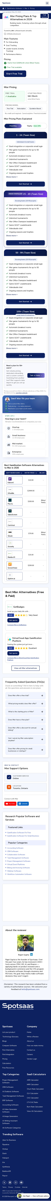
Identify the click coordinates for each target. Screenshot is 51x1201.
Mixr (26, 8)
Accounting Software (15, 848)
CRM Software (12, 851)
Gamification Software (14, 8)
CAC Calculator (33, 1098)
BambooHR (6, 1171)
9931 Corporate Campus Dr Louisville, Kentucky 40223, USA (12, 1192)
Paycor (4, 1176)
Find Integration (8, 1054)
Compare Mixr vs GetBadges (16, 625)
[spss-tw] (4, 1182)
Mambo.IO (11, 557)
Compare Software (9, 1045)
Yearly (34, 125)
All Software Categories (11, 1128)
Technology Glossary (10, 1037)
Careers (30, 1054)
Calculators (6, 1063)
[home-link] (3, 8)
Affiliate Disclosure (14, 34)
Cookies (17, 1187)
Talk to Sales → (36, 375)
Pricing (4, 1059)
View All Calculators (35, 1111)
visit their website (21, 393)
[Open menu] (47, 3)
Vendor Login (32, 1059)
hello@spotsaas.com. (30, 989)
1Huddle (11, 493)
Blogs (4, 1041)
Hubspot (5, 1158)
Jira (3, 1162)
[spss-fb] (21, 1182)
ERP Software (7, 1100)
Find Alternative (8, 1050)
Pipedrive (5, 1144)
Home (29, 1032)
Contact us (31, 1050)
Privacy (10, 1187)
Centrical (11, 525)
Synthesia (6, 1167)
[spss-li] (10, 1182)
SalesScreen (12, 515)
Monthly (13, 126)
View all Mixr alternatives (25, 668)
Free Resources (8, 1068)
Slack (4, 1153)
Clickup (5, 1149)
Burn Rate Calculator (35, 1107)
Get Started (24, 184)
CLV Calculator (32, 1093)
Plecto (10, 504)
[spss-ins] (16, 1182)
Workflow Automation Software (19, 874)
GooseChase (12, 568)
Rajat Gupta (23, 955)
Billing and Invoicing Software (18, 868)
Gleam (10, 536)
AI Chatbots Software (10, 1091)
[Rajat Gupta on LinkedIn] (31, 955)
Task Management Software (18, 858)
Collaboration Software (16, 855)
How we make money (35, 1045)
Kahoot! (11, 483)
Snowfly (11, 547)
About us (30, 1041)
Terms (4, 1187)
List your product (8, 1032)
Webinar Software (14, 871)
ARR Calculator (33, 1080)
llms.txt (24, 1187)
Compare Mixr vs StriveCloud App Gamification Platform (23, 659)
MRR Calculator (33, 1084)
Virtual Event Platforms (16, 864)
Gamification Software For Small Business (23, 836)
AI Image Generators (10, 1116)
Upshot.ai (11, 579)
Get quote (13, 620)
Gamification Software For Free (19, 833)
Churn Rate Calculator (35, 1089)
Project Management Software (18, 861)
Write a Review (33, 1037)
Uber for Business (9, 1140)
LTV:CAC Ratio (32, 1102)
